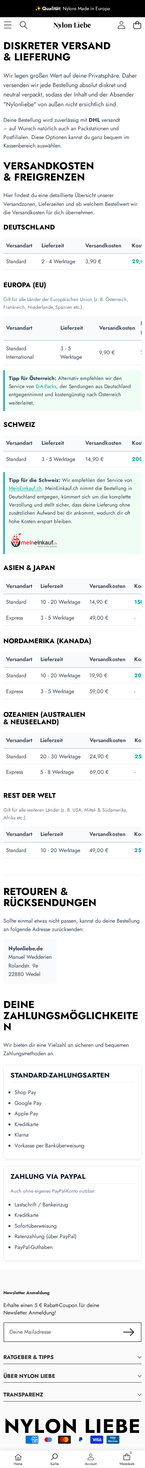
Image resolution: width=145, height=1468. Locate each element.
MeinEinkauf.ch (25, 488)
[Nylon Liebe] (72, 25)
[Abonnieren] (128, 1332)
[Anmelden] (121, 24)
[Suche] (23, 24)
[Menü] (7, 24)
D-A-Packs (46, 386)
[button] (137, 24)
